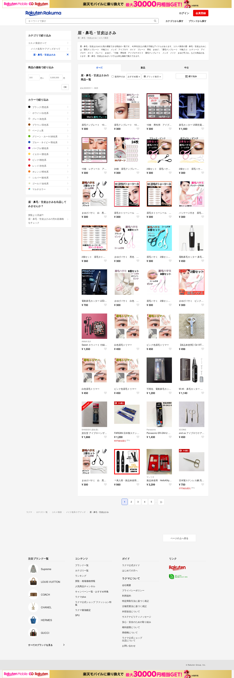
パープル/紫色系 (40, 148)
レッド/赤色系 (39, 165)
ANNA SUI (86, 341)
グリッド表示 (153, 76)
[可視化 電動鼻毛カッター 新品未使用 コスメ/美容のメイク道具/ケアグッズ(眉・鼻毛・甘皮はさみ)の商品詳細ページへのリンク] (159, 370)
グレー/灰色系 (39, 118)
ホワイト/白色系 (40, 112)
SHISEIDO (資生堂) (90, 429)
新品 (143, 67)
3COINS (182, 429)
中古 (186, 67)
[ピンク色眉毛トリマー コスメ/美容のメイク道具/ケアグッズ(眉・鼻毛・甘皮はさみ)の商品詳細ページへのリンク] (159, 326)
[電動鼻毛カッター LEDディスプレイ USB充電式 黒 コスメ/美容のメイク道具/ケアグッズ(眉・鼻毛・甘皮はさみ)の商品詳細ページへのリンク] (94, 282)
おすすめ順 (133, 76)
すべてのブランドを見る (40, 644)
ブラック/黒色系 (40, 107)
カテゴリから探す (174, 20)
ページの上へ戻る (179, 538)
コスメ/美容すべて (37, 42)
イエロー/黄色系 (40, 154)
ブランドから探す (197, 20)
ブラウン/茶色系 (40, 124)
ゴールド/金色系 (40, 183)
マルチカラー (39, 189)
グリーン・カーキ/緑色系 (44, 136)
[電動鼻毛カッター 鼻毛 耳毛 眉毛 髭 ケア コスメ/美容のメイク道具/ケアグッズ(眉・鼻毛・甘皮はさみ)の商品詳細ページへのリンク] (191, 238)
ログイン (184, 13)
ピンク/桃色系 (39, 159)
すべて (99, 67)
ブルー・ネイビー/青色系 (44, 142)
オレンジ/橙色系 (40, 171)
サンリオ (150, 476)
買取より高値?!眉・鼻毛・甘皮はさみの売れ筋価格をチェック (46, 218)
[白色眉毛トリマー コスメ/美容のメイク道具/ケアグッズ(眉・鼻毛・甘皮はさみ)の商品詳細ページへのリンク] (127, 326)
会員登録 (201, 13)
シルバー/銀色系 (40, 177)
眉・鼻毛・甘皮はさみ (44, 54)
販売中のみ (120, 76)
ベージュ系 (37, 130)
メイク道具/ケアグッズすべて (45, 48)
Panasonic (151, 429)
